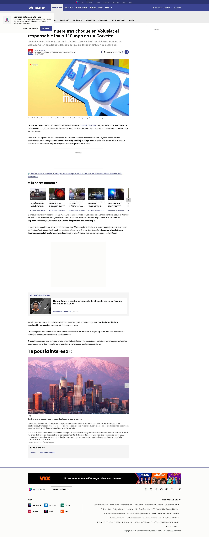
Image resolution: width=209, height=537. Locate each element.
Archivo (103, 509)
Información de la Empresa (154, 505)
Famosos (106, 2)
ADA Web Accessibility (172, 505)
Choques (33, 452)
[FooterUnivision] (37, 489)
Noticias (89, 2)
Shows (98, 2)
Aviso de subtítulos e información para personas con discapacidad (156, 522)
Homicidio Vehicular (47, 452)
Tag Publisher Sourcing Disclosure (167, 509)
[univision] (37, 7)
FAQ (136, 509)
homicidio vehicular (88, 125)
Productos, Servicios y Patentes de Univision (141, 513)
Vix (82, 2)
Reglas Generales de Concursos (168, 513)
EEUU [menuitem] (100, 8)
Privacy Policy (114, 505)
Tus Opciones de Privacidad (152, 518)
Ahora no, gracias (30, 28)
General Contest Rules (117, 518)
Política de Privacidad (101, 505)
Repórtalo (78, 20)
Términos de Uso (126, 505)
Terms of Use (138, 505)
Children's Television (134, 518)
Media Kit (130, 509)
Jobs (109, 509)
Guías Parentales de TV (147, 509)
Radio (124, 2)
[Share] (127, 52)
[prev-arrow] (28, 385)
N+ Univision (41, 50)
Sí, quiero (46, 28)
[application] (78, 87)
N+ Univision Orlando (38, 211)
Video (131, 20)
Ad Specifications (119, 509)
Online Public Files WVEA (124, 522)
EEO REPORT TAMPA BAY (105, 522)
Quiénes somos (119, 20)
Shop (130, 2)
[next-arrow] (128, 200)
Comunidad (103, 20)
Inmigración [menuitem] (81, 8)
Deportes (116, 2)
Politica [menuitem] (68, 8)
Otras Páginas (59, 489)
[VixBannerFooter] (104, 478)
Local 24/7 (64, 20)
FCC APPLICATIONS (172, 526)
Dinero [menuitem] (93, 8)
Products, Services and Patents (114, 513)
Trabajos (90, 20)
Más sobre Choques (42, 183)
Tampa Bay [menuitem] (57, 8)
